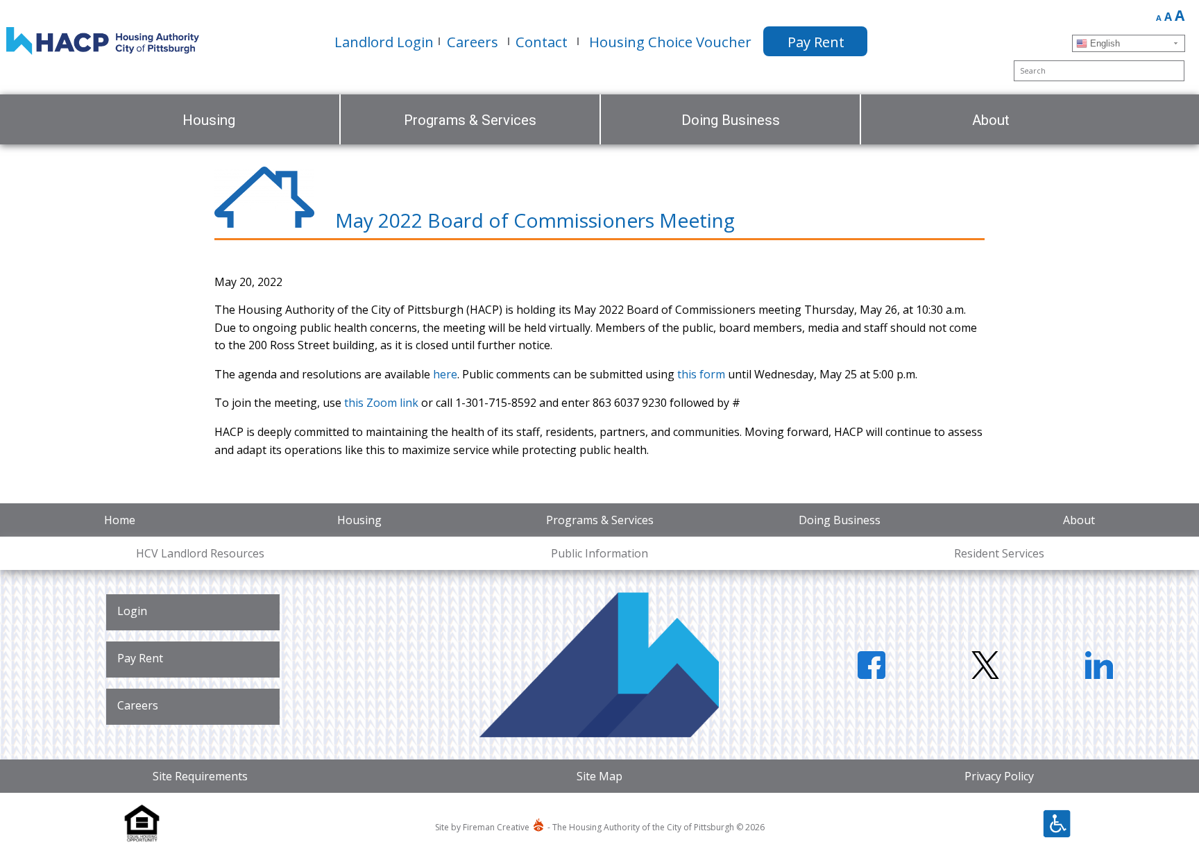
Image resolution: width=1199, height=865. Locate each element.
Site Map (599, 776)
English (1103, 43)
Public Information (599, 553)
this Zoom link (381, 402)
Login (132, 611)
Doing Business (840, 520)
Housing (359, 520)
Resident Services (999, 553)
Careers (137, 705)
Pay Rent (140, 658)
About (1079, 520)
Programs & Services (600, 520)
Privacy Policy (999, 776)
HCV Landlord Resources (200, 553)
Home (119, 520)
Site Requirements (200, 776)
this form (701, 374)
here (445, 374)
